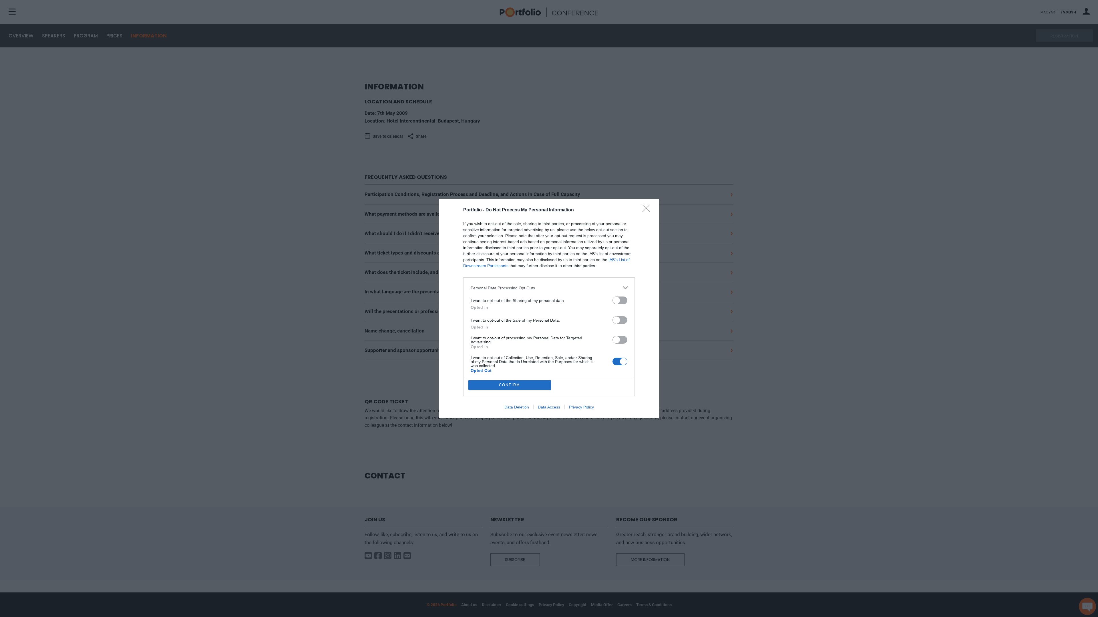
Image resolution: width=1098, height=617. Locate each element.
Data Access (549, 407)
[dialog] (549, 308)
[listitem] (549, 288)
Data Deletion (516, 407)
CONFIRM (509, 385)
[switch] (619, 300)
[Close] (648, 210)
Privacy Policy (581, 407)
